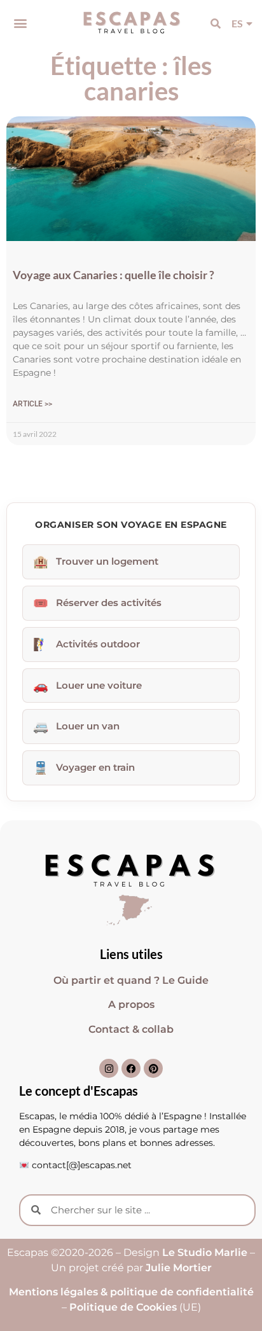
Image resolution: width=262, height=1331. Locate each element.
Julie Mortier (179, 1268)
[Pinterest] (153, 1068)
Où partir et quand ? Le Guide (131, 980)
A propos (131, 1004)
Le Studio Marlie (203, 1252)
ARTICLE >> (32, 403)
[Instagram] (108, 1068)
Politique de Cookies (123, 1307)
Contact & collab (131, 1029)
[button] (20, 23)
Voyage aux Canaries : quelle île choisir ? (113, 275)
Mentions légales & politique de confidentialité (131, 1292)
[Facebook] (131, 1068)
